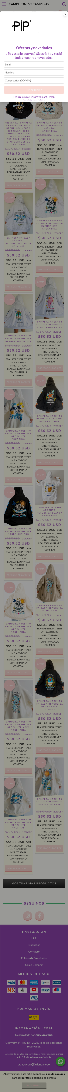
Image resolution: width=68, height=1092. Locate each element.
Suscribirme (34, 90)
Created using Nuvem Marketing (34, 100)
